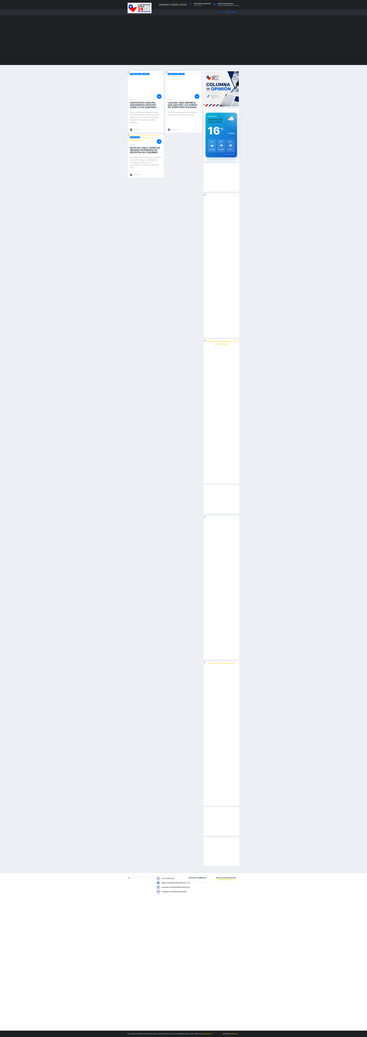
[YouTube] (229, 12)
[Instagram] (226, 12)
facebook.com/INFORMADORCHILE (176, 887)
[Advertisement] (221, 177)
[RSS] (236, 12)
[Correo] (232, 12)
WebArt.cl (234, 1034)
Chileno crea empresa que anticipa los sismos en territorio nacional (182, 105)
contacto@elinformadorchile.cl (228, 5)
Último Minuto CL (207, 1034)
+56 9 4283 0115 (168, 878)
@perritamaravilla (226, 879)
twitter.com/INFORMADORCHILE (174, 883)
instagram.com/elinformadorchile (174, 892)
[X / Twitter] (222, 12)
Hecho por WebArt (230, 154)
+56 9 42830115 (198, 5)
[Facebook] (219, 12)
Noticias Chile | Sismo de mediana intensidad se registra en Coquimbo (145, 150)
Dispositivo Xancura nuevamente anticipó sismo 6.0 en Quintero (143, 105)
